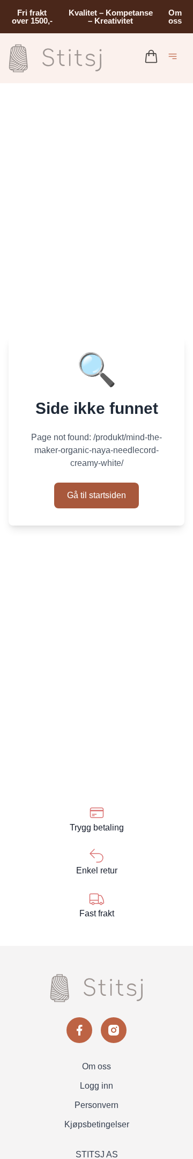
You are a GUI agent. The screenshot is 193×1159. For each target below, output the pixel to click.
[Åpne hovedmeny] (174, 58)
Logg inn (96, 1085)
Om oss (175, 16)
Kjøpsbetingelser (96, 1124)
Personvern (96, 1105)
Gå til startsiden (96, 495)
